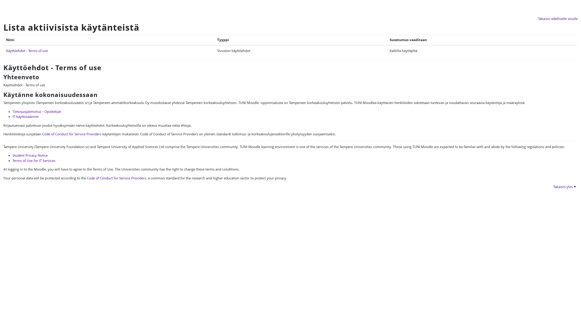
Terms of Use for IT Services (33, 160)
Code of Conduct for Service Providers (71, 134)
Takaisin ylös (563, 186)
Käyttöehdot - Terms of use (27, 50)
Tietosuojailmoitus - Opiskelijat (36, 111)
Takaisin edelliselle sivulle (558, 18)
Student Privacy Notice (30, 155)
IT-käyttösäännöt (25, 116)
